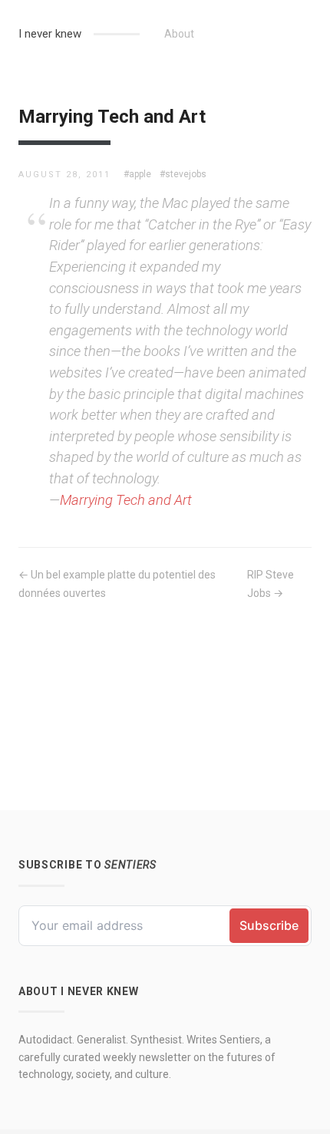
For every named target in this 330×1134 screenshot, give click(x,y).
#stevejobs (183, 174)
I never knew (49, 34)
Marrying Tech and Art (126, 500)
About (179, 34)
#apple (137, 174)
